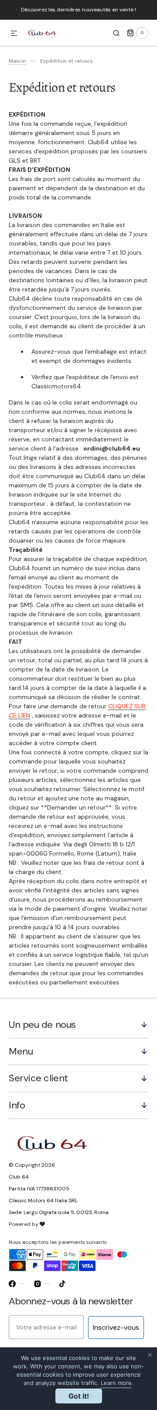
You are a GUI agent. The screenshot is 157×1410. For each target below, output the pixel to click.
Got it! (78, 1396)
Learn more (116, 1382)
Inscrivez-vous (116, 1327)
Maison (17, 60)
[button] (14, 33)
